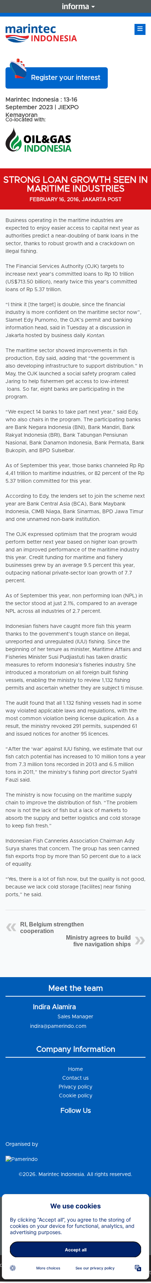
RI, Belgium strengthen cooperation (52, 927)
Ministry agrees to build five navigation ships (98, 940)
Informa (75, 6)
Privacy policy (75, 1087)
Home (75, 1069)
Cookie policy (75, 1095)
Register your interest (65, 78)
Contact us (75, 1078)
